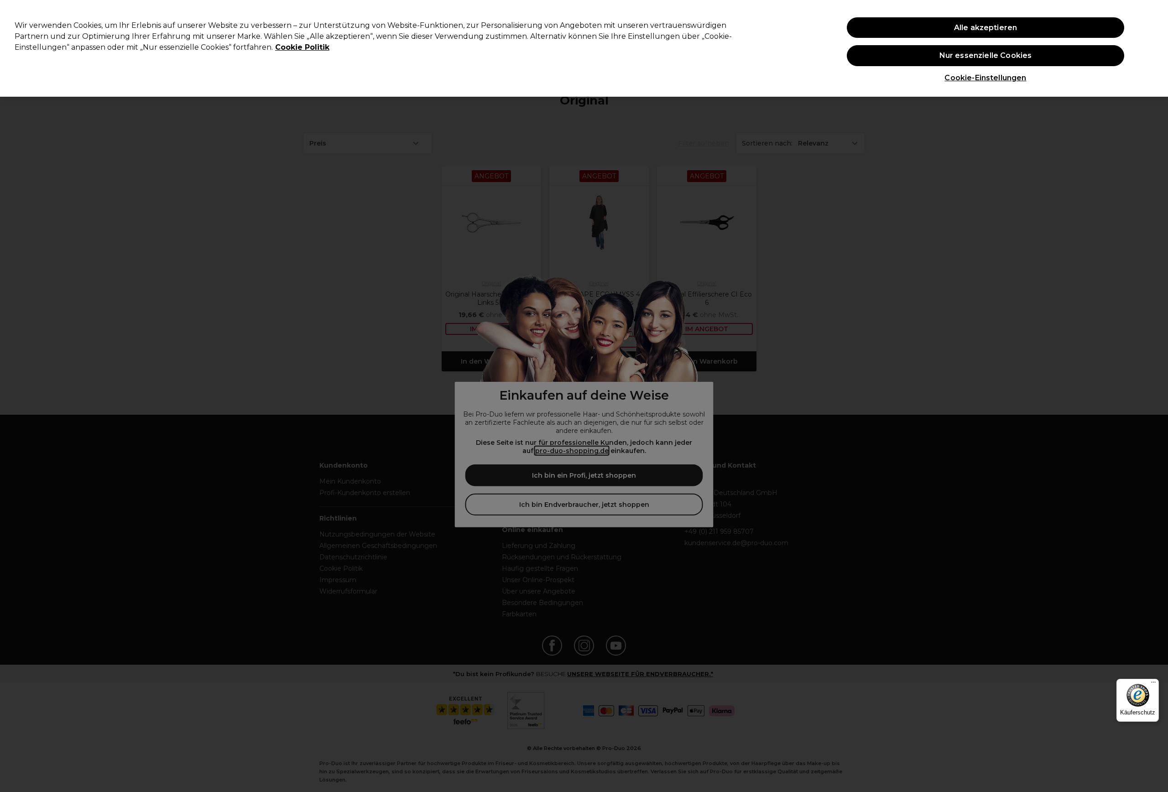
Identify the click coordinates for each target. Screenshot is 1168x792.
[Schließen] (1153, 47)
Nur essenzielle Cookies (985, 55)
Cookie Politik (302, 47)
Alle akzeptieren (985, 27)
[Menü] (1153, 684)
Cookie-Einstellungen (985, 77)
